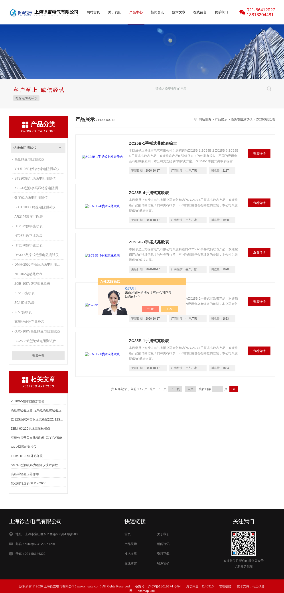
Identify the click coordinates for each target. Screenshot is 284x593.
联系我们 (221, 12)
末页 (190, 389)
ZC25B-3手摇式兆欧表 (149, 242)
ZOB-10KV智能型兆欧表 (32, 283)
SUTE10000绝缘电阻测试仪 (34, 207)
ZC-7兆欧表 (23, 312)
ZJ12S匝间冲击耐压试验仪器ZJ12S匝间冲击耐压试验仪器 (38, 419)
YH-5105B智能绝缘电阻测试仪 (36, 169)
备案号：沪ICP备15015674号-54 (158, 586)
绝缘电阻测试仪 (26, 98)
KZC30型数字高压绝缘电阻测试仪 (39, 188)
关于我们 (114, 12)
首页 (127, 534)
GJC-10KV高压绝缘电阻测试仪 (37, 331)
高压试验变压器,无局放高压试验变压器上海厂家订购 (38, 410)
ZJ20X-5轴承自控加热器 (28, 401)
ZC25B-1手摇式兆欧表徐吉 (153, 143)
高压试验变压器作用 (25, 474)
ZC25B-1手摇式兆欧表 (149, 341)
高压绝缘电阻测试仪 (29, 159)
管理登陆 (225, 586)
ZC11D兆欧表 (24, 303)
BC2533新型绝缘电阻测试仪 (35, 341)
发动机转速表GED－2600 (28, 483)
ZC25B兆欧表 (24, 293)
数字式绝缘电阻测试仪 (31, 197)
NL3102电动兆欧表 (28, 274)
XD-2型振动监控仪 (24, 447)
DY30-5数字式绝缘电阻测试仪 (36, 255)
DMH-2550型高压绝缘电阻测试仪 (39, 264)
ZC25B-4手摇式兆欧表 (149, 192)
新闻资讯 (157, 12)
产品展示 (221, 119)
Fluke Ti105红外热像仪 (27, 456)
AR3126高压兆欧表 (28, 216)
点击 (60, 148)
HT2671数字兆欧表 (28, 236)
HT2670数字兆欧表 (28, 245)
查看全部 (38, 355)
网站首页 (93, 12)
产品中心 (136, 12)
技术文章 (178, 12)
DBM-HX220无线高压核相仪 (30, 428)
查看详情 (259, 153)
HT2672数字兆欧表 (28, 226)
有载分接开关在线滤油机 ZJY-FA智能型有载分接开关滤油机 (38, 437)
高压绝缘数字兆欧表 (29, 322)
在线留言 (200, 12)
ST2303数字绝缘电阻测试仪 (35, 178)
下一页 (175, 389)
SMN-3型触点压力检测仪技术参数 (34, 465)
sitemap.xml (146, 591)
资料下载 (163, 553)
